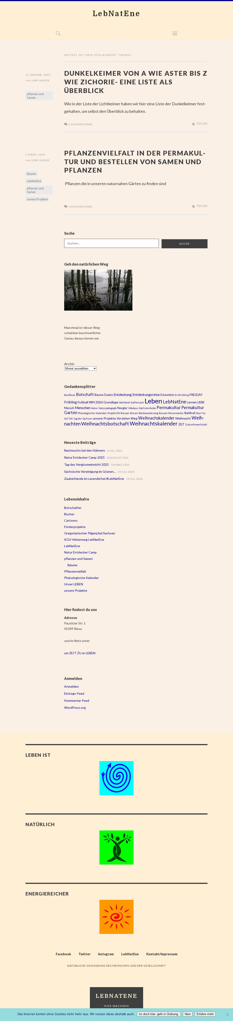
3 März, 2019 (35, 154)
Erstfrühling (182, 394)
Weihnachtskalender (154, 423)
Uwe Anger (40, 80)
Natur (94, 408)
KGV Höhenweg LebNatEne (84, 539)
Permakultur (169, 407)
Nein (188, 1014)
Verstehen (123, 418)
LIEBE (201, 402)
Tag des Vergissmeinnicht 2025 (86, 464)
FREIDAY (196, 395)
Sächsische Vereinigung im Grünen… (90, 471)
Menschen (82, 408)
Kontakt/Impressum (161, 954)
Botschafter (72, 508)
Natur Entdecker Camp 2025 (84, 457)
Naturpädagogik (108, 408)
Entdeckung (123, 394)
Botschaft (85, 394)
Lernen (192, 402)
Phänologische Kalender (81, 578)
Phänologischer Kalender (92, 413)
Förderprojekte (75, 527)
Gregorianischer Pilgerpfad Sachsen (89, 533)
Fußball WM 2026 (90, 402)
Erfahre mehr (205, 1014)
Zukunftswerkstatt (196, 424)
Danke (108, 395)
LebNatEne (117, 14)
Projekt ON (114, 413)
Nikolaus (133, 408)
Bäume (31, 174)
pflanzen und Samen (35, 95)
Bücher (69, 514)
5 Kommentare (81, 124)
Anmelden (71, 686)
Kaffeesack (137, 402)
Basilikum (69, 394)
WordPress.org (75, 707)
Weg (134, 418)
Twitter (85, 954)
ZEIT (181, 424)
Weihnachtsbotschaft (105, 424)
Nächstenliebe (147, 408)
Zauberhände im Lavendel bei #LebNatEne (94, 478)
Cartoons (71, 520)
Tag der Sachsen (82, 418)
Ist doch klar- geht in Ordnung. (159, 1014)
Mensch (69, 408)
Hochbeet (124, 402)
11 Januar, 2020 (38, 74)
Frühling (70, 402)
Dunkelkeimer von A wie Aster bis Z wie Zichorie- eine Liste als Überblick (136, 81)
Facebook (63, 954)
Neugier (122, 408)
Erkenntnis (167, 395)
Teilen (202, 123)
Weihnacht (183, 418)
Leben (153, 401)
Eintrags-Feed (74, 693)
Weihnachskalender (156, 417)
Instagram (106, 954)
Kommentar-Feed (76, 700)
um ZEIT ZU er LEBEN (79, 653)
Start (199, 413)
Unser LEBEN (73, 584)
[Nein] (227, 1014)
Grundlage (110, 402)
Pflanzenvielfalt (75, 571)
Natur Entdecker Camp (80, 552)
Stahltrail (189, 413)
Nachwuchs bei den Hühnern (84, 450)
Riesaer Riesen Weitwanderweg (139, 413)
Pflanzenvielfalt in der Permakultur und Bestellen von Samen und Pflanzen (134, 161)
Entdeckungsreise (146, 394)
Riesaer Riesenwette (171, 413)
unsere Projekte (37, 199)
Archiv (69, 364)
